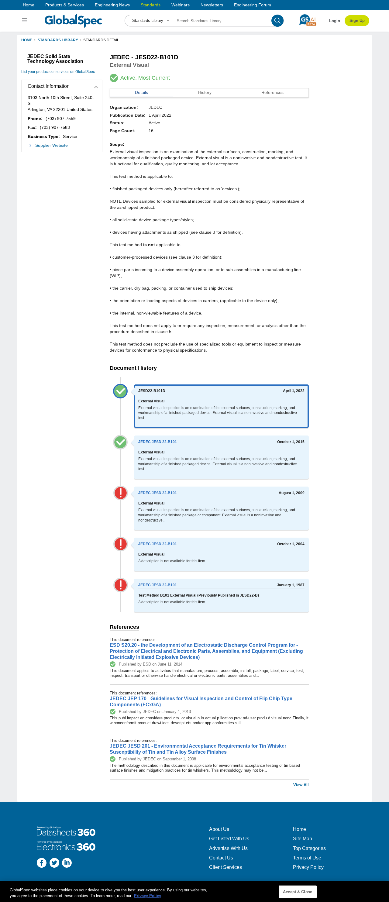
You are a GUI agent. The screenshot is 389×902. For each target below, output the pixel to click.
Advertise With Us (228, 848)
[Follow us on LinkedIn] (67, 863)
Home (28, 4)
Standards (150, 4)
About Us (219, 829)
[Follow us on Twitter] (54, 863)
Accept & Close (297, 892)
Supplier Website (51, 145)
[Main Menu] (25, 20)
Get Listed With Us (229, 838)
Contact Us (221, 857)
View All (301, 785)
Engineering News (112, 4)
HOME (26, 40)
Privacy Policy (308, 867)
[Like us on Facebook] (41, 863)
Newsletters (212, 4)
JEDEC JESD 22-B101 (157, 442)
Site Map (302, 838)
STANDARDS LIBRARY (58, 40)
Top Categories (309, 848)
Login (334, 21)
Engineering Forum (252, 4)
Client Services (225, 867)
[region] (194, 891)
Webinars (180, 4)
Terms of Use (307, 857)
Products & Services (64, 4)
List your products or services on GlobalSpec (58, 72)
